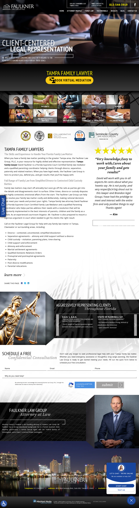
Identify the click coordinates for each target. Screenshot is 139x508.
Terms (82, 386)
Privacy (78, 386)
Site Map (95, 501)
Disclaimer (102, 501)
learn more (12, 275)
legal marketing (70, 503)
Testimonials (102, 11)
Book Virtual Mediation (73, 80)
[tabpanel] (114, 183)
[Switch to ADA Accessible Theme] (4, 503)
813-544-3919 (118, 4)
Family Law (89, 11)
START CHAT (121, 486)
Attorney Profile (74, 11)
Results (114, 11)
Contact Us (132, 11)
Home (62, 11)
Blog (123, 11)
